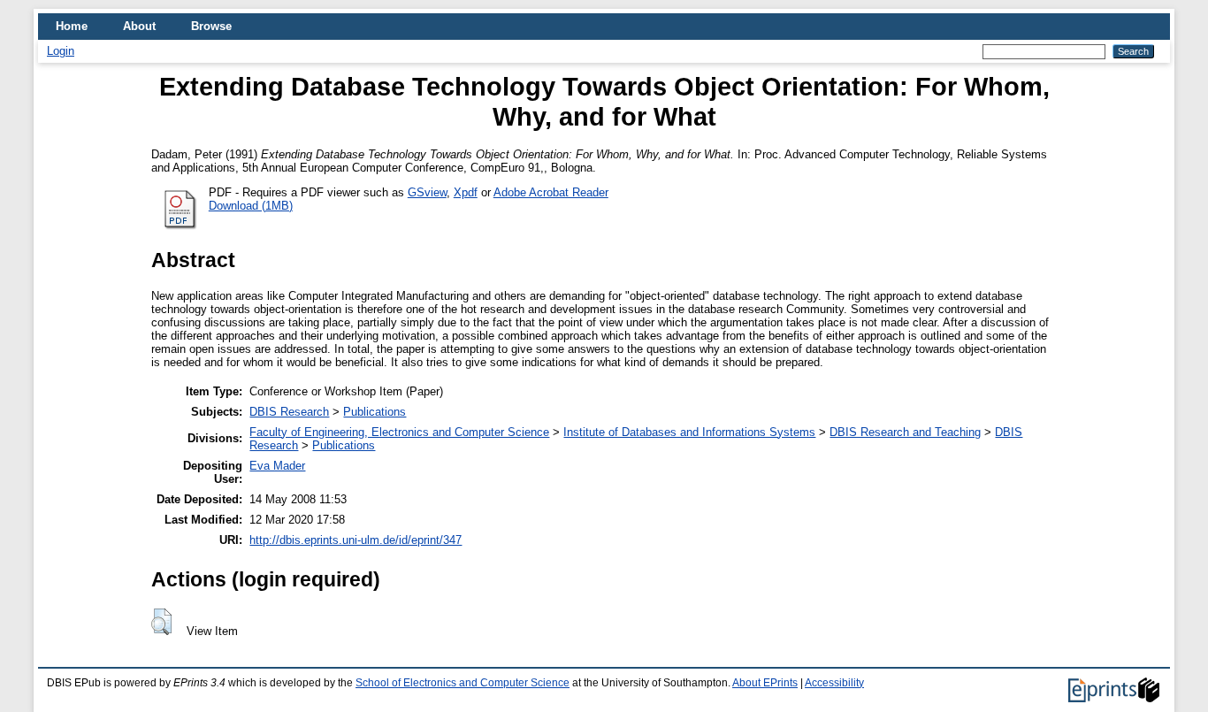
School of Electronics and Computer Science (463, 683)
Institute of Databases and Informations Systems (689, 432)
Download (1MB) (251, 205)
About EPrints (765, 683)
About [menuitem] (139, 26)
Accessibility (834, 683)
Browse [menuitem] (211, 26)
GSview (427, 192)
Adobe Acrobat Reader (550, 192)
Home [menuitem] (72, 26)
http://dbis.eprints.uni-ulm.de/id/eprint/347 (355, 540)
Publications (374, 411)
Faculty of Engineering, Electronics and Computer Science (399, 432)
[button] (161, 622)
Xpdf (466, 192)
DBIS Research (289, 411)
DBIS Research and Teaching (905, 432)
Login (60, 50)
